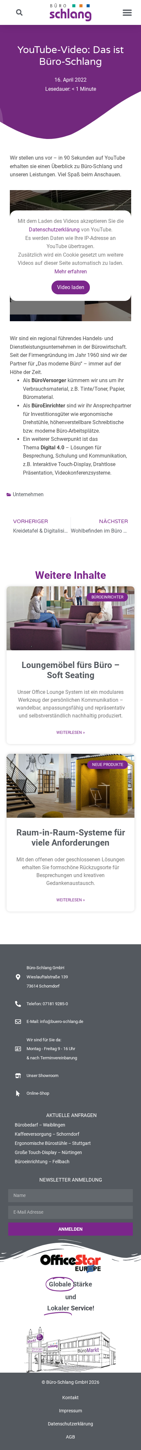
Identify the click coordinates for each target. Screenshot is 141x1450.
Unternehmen (28, 494)
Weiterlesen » (70, 732)
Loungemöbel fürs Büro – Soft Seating (70, 670)
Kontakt (70, 1397)
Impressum (70, 1410)
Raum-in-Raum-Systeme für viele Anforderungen (70, 838)
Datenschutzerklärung (54, 229)
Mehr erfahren (70, 271)
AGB (70, 1437)
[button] (19, 12)
